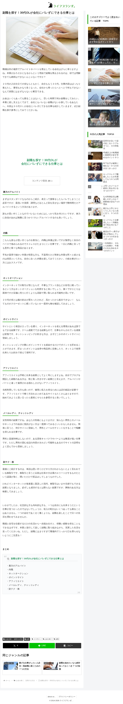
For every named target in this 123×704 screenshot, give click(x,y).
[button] (68, 645)
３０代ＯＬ (37, 639)
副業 (27, 639)
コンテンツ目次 (39, 180)
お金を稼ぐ (48, 639)
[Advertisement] (42, 132)
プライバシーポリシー (66, 697)
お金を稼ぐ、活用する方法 (13, 639)
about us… (52, 697)
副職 (57, 639)
